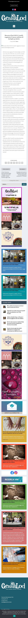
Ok (14, 616)
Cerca (24, 184)
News (17, 41)
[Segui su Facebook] (13, 9)
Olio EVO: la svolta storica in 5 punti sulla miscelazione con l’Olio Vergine (13, 263)
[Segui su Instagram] (15, 9)
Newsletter (13, 5)
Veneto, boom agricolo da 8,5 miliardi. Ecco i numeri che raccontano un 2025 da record (14, 330)
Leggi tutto (5, 439)
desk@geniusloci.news (14, 1)
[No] (26, 613)
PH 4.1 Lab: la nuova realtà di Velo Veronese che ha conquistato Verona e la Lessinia (15, 323)
